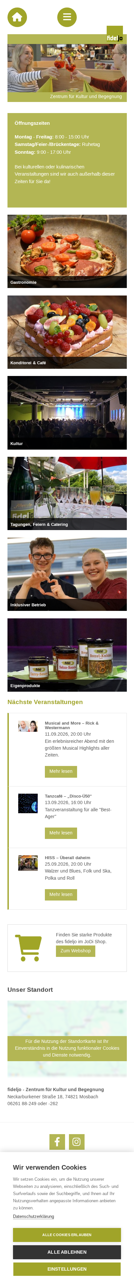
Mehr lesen (61, 771)
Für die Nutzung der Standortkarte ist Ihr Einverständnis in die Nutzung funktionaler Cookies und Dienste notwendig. (67, 1048)
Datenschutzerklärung (33, 1216)
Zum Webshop (75, 951)
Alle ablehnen (67, 1252)
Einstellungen (67, 1269)
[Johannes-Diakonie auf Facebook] (57, 1142)
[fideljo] (115, 34)
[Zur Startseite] (17, 17)
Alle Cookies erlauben (66, 1235)
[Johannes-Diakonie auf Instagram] (77, 1142)
